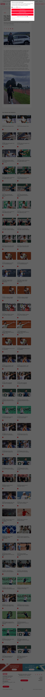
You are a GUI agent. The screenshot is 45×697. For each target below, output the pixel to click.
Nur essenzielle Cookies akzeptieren (22, 14)
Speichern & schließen (22, 12)
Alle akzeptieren (22, 9)
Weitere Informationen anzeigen (22, 16)
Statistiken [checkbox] (19, 7)
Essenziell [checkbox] (14, 7)
